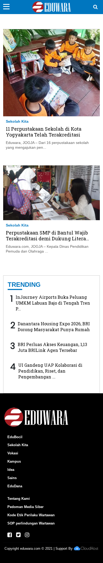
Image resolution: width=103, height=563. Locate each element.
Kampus (14, 461)
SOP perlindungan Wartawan (31, 523)
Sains (12, 478)
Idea (10, 470)
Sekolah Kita (17, 121)
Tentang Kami (18, 499)
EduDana (14, 486)
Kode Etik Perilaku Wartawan (31, 515)
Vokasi (12, 453)
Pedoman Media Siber (25, 507)
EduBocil (14, 437)
